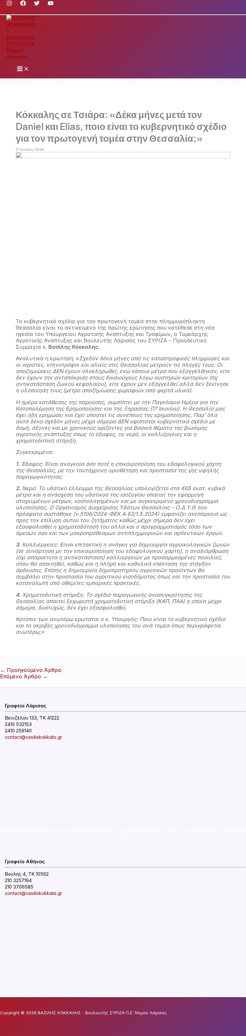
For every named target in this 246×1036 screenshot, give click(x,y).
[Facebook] (23, 4)
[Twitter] (37, 4)
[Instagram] (9, 4)
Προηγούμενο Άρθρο (31, 670)
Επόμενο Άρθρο (24, 676)
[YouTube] (50, 4)
